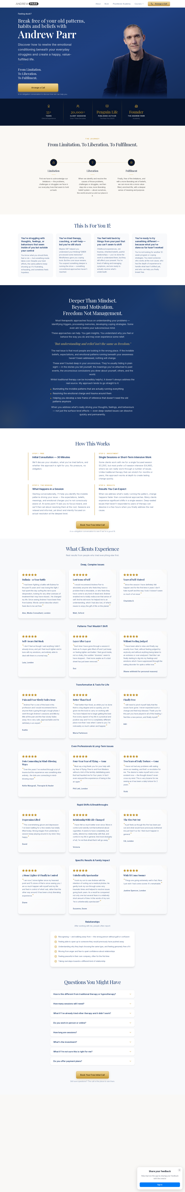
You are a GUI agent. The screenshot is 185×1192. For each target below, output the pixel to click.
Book (107, 4)
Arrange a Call (161, 4)
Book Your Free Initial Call (92, 525)
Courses (138, 4)
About (98, 4)
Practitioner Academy (122, 4)
